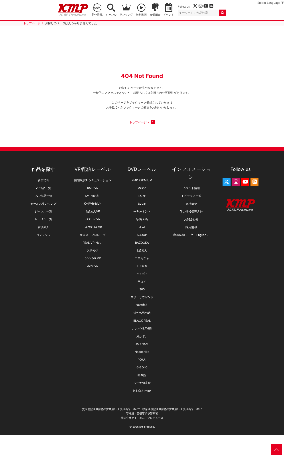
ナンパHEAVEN (142, 328)
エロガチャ (142, 258)
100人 (142, 359)
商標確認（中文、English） (191, 235)
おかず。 (142, 336)
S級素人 (142, 250)
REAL (142, 227)
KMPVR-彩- (93, 196)
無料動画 (141, 14)
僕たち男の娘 (142, 313)
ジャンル (111, 14)
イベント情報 (191, 188)
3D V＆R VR (93, 258)
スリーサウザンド (142, 297)
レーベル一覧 (43, 219)
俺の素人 (142, 305)
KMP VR (92, 188)
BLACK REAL (142, 320)
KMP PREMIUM (142, 180)
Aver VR (92, 266)
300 (142, 289)
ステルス (93, 250)
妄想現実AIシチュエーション (92, 180)
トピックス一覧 (191, 196)
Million (142, 188)
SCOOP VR (92, 219)
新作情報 (43, 180)
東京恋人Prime (142, 391)
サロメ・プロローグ (93, 235)
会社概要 (191, 204)
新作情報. (97, 14)
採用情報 (191, 227)
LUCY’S (142, 266)
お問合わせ (191, 219)
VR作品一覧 (43, 188)
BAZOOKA (142, 242)
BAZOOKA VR (92, 227)
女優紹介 (155, 14)
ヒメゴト (142, 273)
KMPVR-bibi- (92, 203)
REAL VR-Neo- (93, 242)
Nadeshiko (142, 351)
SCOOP (142, 235)
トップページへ (139, 122)
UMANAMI (142, 344)
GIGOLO (142, 367)
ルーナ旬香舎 (142, 383)
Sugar (142, 203)
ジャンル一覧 (43, 211)
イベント (168, 14)
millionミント (142, 211)
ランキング (126, 14)
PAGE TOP (276, 449)
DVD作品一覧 (43, 196)
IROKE (142, 196)
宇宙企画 (142, 219)
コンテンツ (43, 235)
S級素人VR (93, 211)
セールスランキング (43, 203)
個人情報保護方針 (191, 211)
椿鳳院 (142, 375)
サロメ (142, 281)
